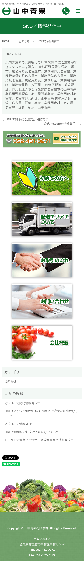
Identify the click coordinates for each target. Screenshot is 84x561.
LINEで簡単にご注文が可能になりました (31, 432)
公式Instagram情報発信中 (61, 123)
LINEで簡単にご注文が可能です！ (28, 119)
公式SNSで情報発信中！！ (22, 424)
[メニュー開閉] (78, 11)
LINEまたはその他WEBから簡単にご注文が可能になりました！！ (41, 413)
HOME (6, 41)
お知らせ (24, 41)
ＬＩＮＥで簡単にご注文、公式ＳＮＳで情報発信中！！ (42, 440)
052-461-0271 (45, 549)
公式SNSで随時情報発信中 (22, 403)
